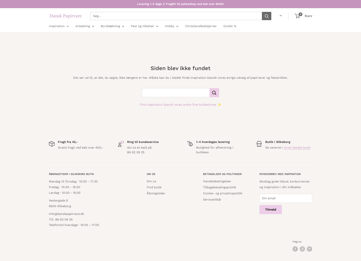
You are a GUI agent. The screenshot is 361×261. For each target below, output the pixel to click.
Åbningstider (156, 193)
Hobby (169, 26)
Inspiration (57, 26)
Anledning (82, 26)
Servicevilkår (212, 199)
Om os (151, 181)
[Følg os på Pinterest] (309, 249)
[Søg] (266, 16)
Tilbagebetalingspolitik (219, 187)
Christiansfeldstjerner (201, 26)
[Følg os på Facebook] (295, 249)
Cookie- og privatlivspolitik (222, 193)
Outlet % (229, 26)
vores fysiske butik (297, 147)
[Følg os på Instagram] (302, 249)
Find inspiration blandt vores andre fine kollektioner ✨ (180, 104)
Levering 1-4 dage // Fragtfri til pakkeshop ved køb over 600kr (180, 4)
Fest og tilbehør (142, 26)
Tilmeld (270, 209)
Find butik (154, 187)
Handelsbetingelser (217, 181)
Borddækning (110, 26)
